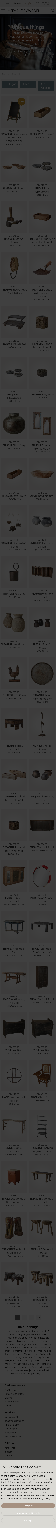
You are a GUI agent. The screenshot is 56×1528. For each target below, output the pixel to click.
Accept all (28, 1505)
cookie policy (15, 1499)
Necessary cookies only (28, 1513)
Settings (28, 1520)
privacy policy (42, 1499)
